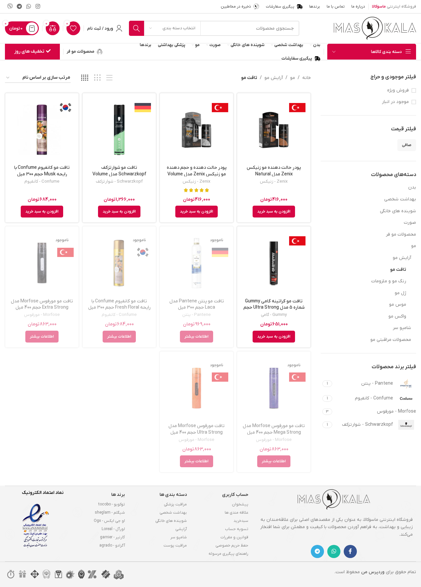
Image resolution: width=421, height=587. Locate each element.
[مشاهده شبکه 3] (97, 78)
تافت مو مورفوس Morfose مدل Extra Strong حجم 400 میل (42, 304)
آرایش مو (402, 258)
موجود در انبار (395, 102)
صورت (410, 222)
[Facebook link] (350, 551)
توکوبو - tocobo (111, 504)
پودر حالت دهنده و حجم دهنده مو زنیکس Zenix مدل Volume (197, 171)
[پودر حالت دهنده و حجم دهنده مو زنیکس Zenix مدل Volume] (196, 130)
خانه (306, 78)
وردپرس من (372, 572)
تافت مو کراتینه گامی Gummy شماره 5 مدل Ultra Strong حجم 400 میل (274, 307)
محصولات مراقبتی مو (390, 340)
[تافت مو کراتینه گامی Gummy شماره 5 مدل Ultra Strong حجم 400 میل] (274, 263)
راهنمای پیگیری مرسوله (228, 553)
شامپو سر (402, 328)
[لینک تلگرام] (19, 6)
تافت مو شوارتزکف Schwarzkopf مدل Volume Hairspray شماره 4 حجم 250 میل (119, 174)
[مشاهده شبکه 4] (85, 78)
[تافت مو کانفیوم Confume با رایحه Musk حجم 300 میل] (42, 130)
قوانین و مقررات (234, 537)
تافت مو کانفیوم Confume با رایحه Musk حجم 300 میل (42, 171)
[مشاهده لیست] (109, 78)
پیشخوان (240, 504)
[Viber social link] (9, 6)
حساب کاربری (235, 495)
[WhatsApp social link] (28, 6)
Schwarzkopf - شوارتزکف (119, 181)
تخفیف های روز (29, 51)
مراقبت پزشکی (175, 504)
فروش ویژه (398, 90)
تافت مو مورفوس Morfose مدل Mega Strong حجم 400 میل (274, 429)
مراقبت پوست (175, 545)
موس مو (397, 304)
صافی (406, 145)
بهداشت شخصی (400, 199)
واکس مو (397, 316)
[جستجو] (136, 28)
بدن (412, 187)
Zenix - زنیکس (274, 181)
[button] (274, 211)
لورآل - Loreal (113, 529)
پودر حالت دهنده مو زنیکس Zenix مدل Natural (274, 171)
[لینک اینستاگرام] (37, 6)
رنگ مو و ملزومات (388, 281)
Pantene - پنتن (196, 315)
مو (413, 246)
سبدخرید (241, 520)
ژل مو (400, 293)
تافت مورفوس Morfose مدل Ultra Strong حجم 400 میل (196, 429)
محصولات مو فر (401, 234)
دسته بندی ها (173, 495)
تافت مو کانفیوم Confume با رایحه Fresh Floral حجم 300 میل (119, 304)
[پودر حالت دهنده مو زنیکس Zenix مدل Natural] (274, 130)
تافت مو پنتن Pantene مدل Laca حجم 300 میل (196, 304)
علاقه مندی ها (236, 512)
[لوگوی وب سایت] (375, 28)
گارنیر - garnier (112, 537)
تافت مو (398, 270)
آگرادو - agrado (112, 545)
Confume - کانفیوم (42, 181)
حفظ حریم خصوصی (231, 545)
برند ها (118, 495)
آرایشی (181, 529)
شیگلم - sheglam (110, 512)
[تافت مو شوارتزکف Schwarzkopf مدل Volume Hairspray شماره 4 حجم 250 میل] (119, 130)
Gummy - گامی (274, 315)
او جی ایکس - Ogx (109, 520)
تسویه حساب (236, 529)
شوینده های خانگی (398, 211)
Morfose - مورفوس (42, 315)
